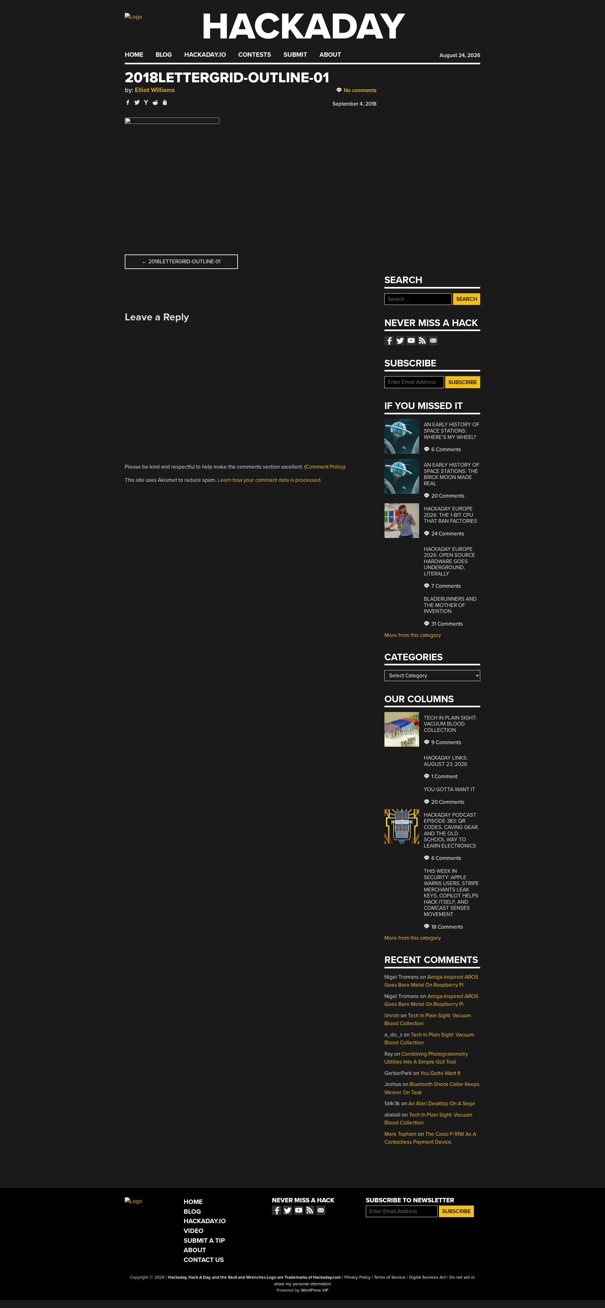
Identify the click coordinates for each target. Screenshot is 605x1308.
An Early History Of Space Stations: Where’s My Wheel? (451, 430)
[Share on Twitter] (137, 102)
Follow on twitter (400, 340)
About (330, 55)
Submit (295, 55)
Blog (164, 55)
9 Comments (445, 742)
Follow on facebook (389, 340)
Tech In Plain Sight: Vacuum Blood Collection (450, 724)
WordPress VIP (314, 1290)
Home (134, 55)
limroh (391, 1015)
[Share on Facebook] (128, 102)
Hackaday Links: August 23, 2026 (446, 761)
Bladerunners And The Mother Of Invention (450, 605)
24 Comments (447, 533)
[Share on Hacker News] (146, 102)
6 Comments (445, 449)
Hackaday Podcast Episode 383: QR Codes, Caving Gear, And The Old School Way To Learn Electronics (451, 830)
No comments (360, 90)
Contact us (433, 340)
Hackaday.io (205, 55)
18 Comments (446, 927)
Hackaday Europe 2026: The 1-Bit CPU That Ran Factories (450, 514)
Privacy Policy (357, 1277)
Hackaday (303, 26)
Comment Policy (325, 467)
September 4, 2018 (354, 104)
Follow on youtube (411, 340)
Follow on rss (422, 340)
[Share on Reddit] (155, 102)
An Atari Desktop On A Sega (441, 1103)
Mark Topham (400, 1134)
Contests (254, 55)
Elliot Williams (155, 90)
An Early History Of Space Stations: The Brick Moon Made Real (451, 474)
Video (194, 1231)
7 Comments (445, 586)
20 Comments (447, 496)
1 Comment (444, 776)
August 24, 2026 (460, 55)
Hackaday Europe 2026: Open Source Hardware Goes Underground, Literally (449, 561)
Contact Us (204, 1260)
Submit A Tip (204, 1241)
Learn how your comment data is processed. (270, 480)
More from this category (412, 635)
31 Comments (446, 624)
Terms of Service (390, 1277)
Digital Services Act (427, 1277)
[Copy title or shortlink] (164, 103)
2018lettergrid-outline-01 (181, 261)
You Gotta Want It (449, 789)
